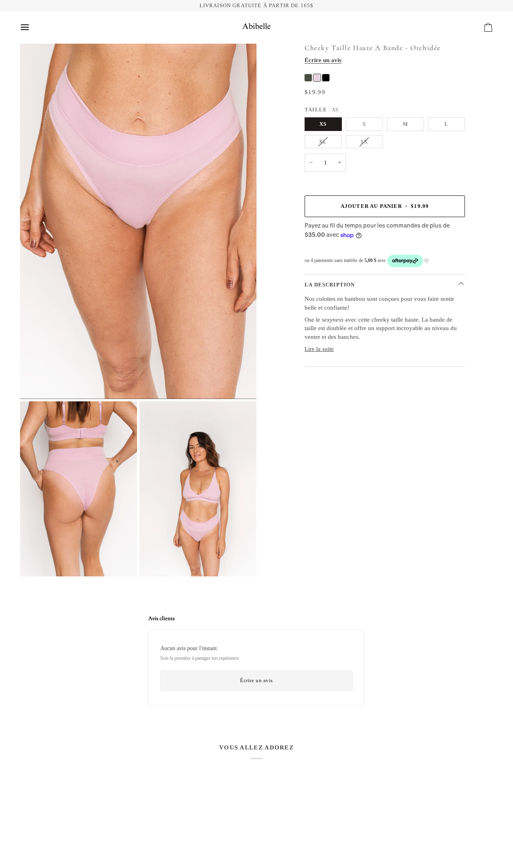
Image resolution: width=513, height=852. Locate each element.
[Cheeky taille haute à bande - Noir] (325, 77)
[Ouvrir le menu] (32, 27)
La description (330, 285)
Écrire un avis (323, 60)
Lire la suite (319, 349)
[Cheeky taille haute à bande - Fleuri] (308, 77)
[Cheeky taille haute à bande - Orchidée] (317, 77)
